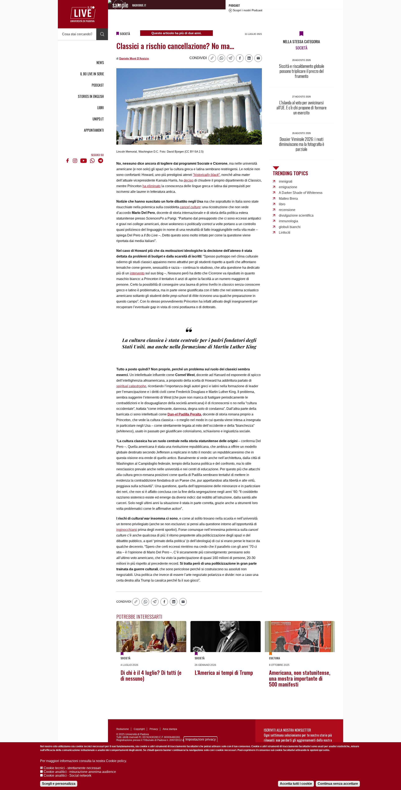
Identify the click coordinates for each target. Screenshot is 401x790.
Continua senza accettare (338, 783)
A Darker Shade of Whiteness (300, 192)
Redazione (122, 729)
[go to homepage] (83, 14)
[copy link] (212, 58)
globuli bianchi (290, 227)
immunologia (288, 221)
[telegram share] (230, 58)
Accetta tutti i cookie (296, 783)
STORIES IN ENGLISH (91, 96)
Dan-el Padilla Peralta (184, 414)
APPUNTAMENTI (94, 130)
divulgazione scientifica (296, 215)
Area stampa (170, 729)
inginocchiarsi (126, 529)
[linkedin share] (249, 58)
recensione (287, 210)
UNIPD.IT (98, 118)
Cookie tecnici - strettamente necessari (72, 768)
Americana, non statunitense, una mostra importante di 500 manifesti (299, 678)
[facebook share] (240, 58)
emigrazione (288, 187)
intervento (137, 273)
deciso (188, 180)
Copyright (139, 729)
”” (206, 175)
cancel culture (190, 207)
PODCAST (98, 85)
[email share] (258, 58)
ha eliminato (151, 186)
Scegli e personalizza (58, 783)
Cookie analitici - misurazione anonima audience (80, 772)
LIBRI (100, 107)
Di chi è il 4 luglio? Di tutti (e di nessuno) (151, 675)
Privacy (154, 729)
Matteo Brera (288, 198)
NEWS (100, 62)
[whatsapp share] (221, 58)
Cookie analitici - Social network (67, 775)
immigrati (285, 181)
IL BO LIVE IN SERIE (92, 73)
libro (282, 204)
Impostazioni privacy (200, 739)
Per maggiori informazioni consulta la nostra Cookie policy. (83, 761)
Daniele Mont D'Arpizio (134, 58)
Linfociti (284, 232)
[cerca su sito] (102, 34)
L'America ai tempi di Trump (224, 672)
